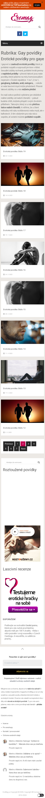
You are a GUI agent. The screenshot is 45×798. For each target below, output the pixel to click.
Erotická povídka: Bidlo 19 (14, 151)
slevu (16, 3)
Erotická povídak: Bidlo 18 (14, 191)
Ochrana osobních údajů (11, 735)
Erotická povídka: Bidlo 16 (14, 270)
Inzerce (5, 723)
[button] (41, 795)
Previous (9, 444)
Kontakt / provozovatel (11, 731)
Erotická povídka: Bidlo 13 (14, 388)
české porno (31, 625)
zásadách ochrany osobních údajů (22, 681)
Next (23, 448)
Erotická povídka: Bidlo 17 (14, 230)
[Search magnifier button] (39, 27)
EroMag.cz (6, 792)
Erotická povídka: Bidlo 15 (14, 309)
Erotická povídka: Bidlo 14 (14, 349)
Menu (5, 43)
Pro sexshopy (8, 727)
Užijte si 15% (8, 3)
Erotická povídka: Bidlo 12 (14, 428)
